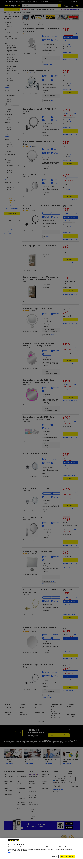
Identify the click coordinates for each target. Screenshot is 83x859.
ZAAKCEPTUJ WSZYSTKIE (67, 856)
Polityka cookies (11, 852)
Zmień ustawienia (52, 856)
